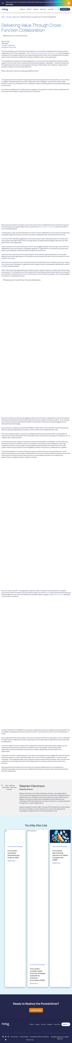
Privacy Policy (14, 1036)
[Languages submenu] (58, 9)
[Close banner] (69, 3)
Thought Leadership (12, 17)
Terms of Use (29, 1040)
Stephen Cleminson (9, 47)
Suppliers (49, 1024)
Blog (2, 17)
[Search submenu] (56, 9)
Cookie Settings (24, 1036)
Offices (32, 1024)
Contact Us (64, 9)
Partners (43, 1024)
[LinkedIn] (5, 1036)
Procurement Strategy (15, 846)
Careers (37, 1024)
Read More (11, 861)
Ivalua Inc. (59, 1037)
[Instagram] (8, 1036)
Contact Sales (36, 1010)
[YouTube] (5, 1039)
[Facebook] (3, 1036)
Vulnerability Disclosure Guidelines (39, 1036)
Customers (51, 9)
